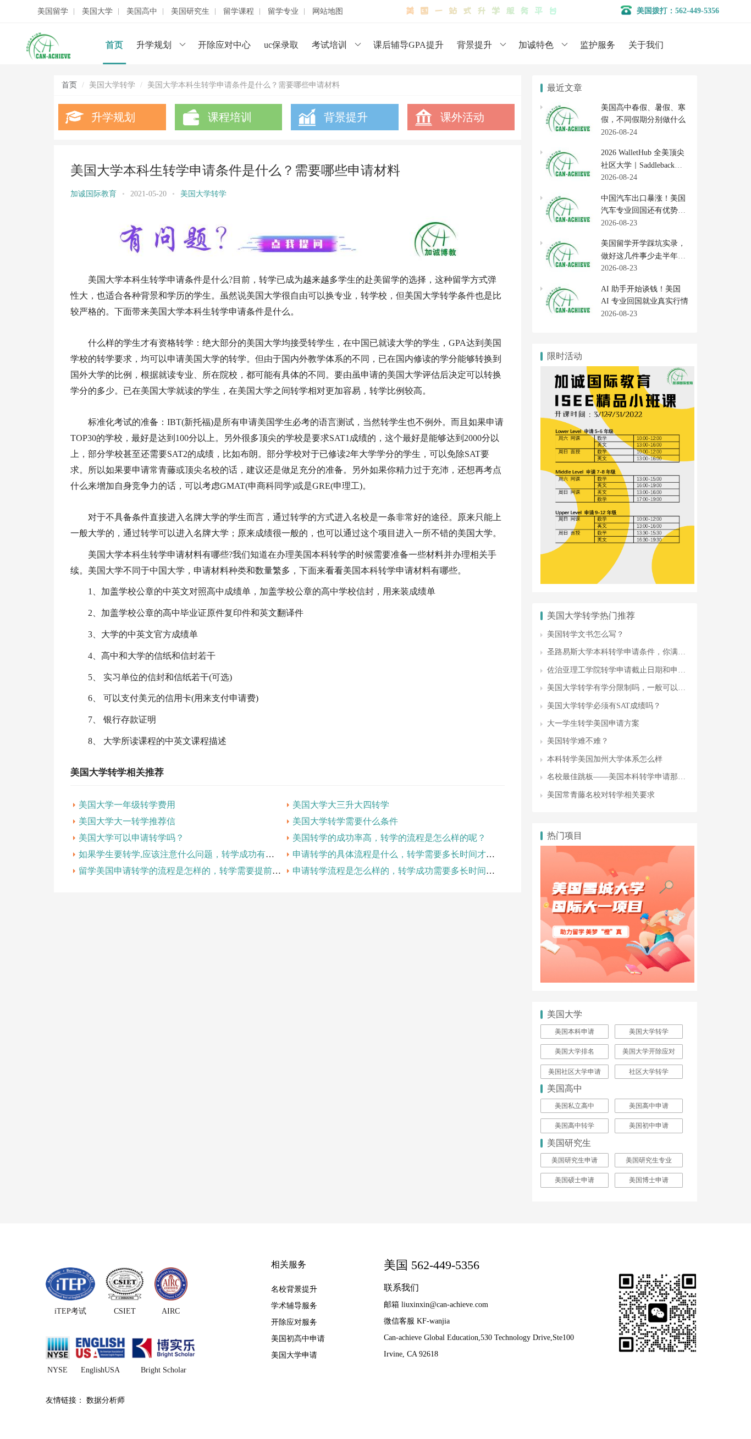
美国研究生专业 (649, 1160)
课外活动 (462, 117)
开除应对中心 (224, 44)
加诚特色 (536, 44)
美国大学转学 (203, 194)
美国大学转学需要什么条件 (345, 821)
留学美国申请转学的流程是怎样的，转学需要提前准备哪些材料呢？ (211, 870)
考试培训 (329, 44)
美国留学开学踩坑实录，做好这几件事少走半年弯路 (643, 255)
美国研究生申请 (574, 1160)
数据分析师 (105, 1400)
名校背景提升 (294, 1289)
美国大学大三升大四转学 (340, 804)
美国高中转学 (574, 1125)
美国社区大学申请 (574, 1072)
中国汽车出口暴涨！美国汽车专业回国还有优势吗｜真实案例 (643, 210)
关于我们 (646, 44)
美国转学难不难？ (578, 741)
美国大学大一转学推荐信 (127, 821)
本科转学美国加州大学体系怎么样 (604, 759)
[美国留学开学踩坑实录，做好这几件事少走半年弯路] (567, 243)
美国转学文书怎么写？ (585, 634)
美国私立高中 (574, 1106)
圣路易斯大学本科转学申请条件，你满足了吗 (624, 652)
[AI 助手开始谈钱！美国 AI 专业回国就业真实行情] (567, 289)
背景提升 (474, 44)
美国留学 (52, 11)
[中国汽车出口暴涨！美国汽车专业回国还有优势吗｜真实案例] (567, 198)
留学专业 (283, 11)
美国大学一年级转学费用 (127, 804)
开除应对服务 (294, 1322)
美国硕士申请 (574, 1180)
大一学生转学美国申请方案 (593, 723)
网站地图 (327, 11)
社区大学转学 (649, 1072)
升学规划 (154, 44)
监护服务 (597, 44)
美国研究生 (190, 11)
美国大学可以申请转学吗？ (131, 837)
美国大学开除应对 (648, 1051)
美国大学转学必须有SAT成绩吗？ (604, 706)
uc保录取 (281, 44)
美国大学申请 (294, 1355)
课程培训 (230, 117)
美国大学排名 (574, 1051)
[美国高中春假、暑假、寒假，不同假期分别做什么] (567, 107)
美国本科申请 (574, 1031)
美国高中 (141, 11)
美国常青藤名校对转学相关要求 (601, 795)
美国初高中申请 (298, 1339)
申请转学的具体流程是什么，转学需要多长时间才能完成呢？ (411, 854)
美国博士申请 (649, 1180)
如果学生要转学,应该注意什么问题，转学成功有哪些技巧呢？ (198, 854)
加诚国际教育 (93, 194)
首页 (114, 44)
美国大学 (97, 11)
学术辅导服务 (294, 1306)
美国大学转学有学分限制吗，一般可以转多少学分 (631, 687)
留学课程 (238, 11)
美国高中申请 (649, 1106)
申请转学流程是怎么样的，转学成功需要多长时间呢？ (398, 870)
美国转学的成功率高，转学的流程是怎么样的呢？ (389, 837)
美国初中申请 (649, 1125)
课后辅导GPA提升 (408, 44)
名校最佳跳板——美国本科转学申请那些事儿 (624, 777)
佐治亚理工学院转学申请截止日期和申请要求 (624, 670)
